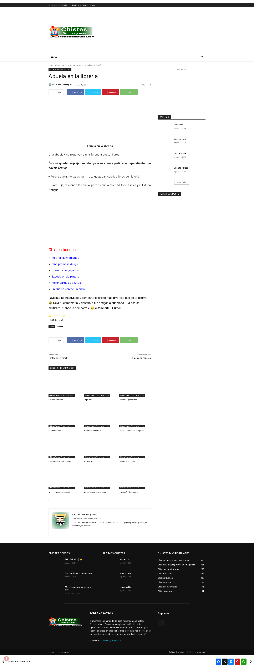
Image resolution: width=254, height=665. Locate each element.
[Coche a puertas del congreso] (135, 416)
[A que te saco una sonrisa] (100, 478)
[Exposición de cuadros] (135, 478)
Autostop (88, 461)
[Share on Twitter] (225, 662)
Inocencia (178, 124)
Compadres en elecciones (60, 461)
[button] (201, 57)
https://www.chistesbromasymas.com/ (87, 518)
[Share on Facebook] (218, 662)
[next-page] (55, 499)
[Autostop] (100, 447)
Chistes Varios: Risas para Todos (68, 65)
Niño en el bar (180, 153)
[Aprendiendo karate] (100, 416)
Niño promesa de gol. (65, 264)
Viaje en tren (180, 139)
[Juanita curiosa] (165, 171)
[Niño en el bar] (165, 157)
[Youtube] (203, 5)
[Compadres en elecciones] (65, 447)
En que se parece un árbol (68, 289)
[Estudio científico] (65, 385)
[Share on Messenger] (231, 662)
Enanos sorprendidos (128, 400)
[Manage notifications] (6, 658)
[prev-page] (50, 499)
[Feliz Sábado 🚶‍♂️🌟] (56, 563)
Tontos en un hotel (58, 358)
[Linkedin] (78, 530)
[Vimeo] (199, 5)
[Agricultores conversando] (65, 478)
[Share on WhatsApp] (244, 662)
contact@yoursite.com (111, 640)
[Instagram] (191, 5)
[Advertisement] (150, 31)
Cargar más (181, 182)
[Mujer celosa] (100, 385)
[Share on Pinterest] (237, 662)
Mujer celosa (89, 400)
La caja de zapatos (141, 358)
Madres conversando (65, 257)
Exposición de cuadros (128, 492)
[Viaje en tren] (165, 143)
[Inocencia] (165, 128)
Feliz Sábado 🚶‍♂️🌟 (73, 559)
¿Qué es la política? (127, 461)
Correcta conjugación (65, 270)
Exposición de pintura (65, 276)
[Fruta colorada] (65, 416)
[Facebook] (187, 5)
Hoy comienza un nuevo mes (78, 573)
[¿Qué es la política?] (135, 447)
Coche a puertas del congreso (131, 430)
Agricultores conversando (60, 492)
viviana (60, 326)
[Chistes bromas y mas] (50, 84)
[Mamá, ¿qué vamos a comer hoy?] (56, 591)
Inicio (51, 65)
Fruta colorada (55, 430)
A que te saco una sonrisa (95, 492)
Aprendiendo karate (92, 430)
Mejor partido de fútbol (67, 282)
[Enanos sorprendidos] (135, 385)
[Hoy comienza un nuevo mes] (56, 577)
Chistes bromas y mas (64, 85)
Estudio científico (56, 400)
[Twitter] (195, 5)
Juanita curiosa (181, 168)
